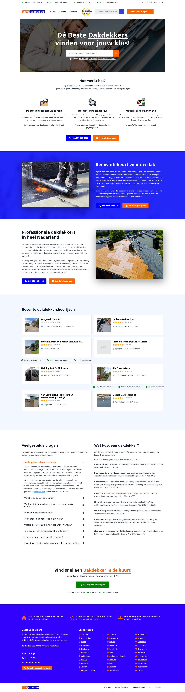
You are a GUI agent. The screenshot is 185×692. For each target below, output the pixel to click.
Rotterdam (93, 59)
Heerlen (112, 652)
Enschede (113, 649)
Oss (111, 663)
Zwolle (140, 670)
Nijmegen (85, 663)
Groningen (142, 649)
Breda (83, 641)
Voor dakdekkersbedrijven (151, 2)
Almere (112, 634)
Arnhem (141, 638)
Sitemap (107, 687)
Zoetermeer (114, 670)
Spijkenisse (85, 656)
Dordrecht (142, 645)
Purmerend (142, 659)
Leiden (84, 659)
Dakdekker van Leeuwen (107, 59)
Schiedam (142, 641)
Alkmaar (84, 634)
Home (52, 11)
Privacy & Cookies (121, 687)
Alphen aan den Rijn (117, 656)
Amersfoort (143, 634)
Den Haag (85, 645)
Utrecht (112, 667)
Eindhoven (85, 649)
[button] (121, 11)
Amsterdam (83, 59)
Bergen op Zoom (88, 670)
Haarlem (85, 652)
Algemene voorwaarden (141, 687)
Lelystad (112, 659)
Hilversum (142, 652)
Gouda (112, 641)
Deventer (113, 645)
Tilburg (84, 667)
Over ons (62, 11)
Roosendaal (143, 667)
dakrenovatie (39, 491)
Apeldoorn (113, 638)
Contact (73, 11)
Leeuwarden (143, 656)
